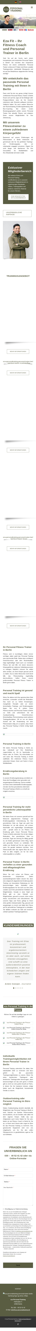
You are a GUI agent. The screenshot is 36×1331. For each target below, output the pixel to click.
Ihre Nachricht (8, 1187)
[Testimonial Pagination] (13, 988)
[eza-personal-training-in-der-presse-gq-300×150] (18, 1038)
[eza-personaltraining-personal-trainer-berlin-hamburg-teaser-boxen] (18, 537)
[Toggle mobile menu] (32, 7)
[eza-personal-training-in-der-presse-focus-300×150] (18, 1022)
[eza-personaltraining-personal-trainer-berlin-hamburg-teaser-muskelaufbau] (18, 361)
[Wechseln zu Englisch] (20, 2)
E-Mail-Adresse (9, 1175)
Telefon (6, 1182)
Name (6, 1169)
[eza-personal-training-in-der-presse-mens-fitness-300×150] (18, 1033)
